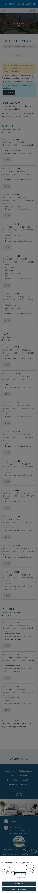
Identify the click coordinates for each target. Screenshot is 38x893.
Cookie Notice (20, 874)
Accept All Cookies (19, 889)
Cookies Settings (19, 878)
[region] (19, 874)
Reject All (18, 883)
